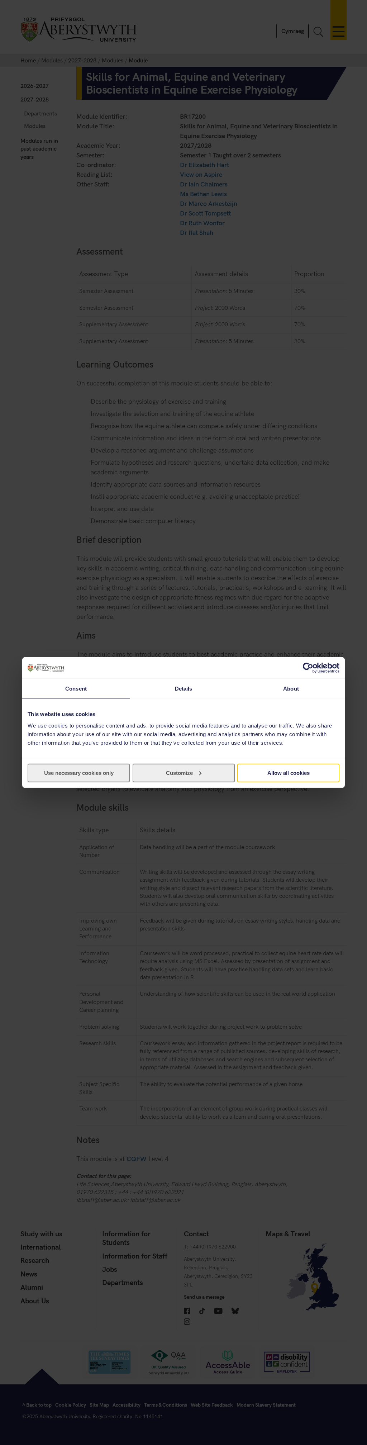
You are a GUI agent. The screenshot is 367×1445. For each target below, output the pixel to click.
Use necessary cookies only (79, 772)
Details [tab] (183, 689)
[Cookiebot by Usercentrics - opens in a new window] (308, 668)
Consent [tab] (76, 689)
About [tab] (291, 689)
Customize (179, 772)
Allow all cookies (288, 772)
